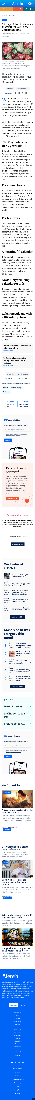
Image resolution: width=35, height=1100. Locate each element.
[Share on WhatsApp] (30, 93)
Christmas (6, 392)
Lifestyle (17, 1018)
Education (7, 793)
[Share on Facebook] (16, 93)
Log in (24, 537)
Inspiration (7, 829)
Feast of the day (13, 706)
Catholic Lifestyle (16, 388)
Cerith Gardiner (24, 34)
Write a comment (17, 544)
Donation (17, 1044)
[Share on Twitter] (23, 93)
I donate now (11, 498)
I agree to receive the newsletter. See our (16, 435)
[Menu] (6, 3)
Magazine (17, 1038)
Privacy (17, 1093)
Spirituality (5, 15)
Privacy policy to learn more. (13, 436)
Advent (5, 388)
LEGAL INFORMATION (17, 1079)
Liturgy (12, 15)
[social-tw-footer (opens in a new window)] (19, 1063)
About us (17, 1076)
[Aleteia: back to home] (17, 3)
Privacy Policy (18, 1090)
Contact (17, 1086)
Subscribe (6, 9)
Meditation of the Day (14, 715)
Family (6, 862)
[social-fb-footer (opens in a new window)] (16, 1063)
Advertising (17, 1046)
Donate (16, 9)
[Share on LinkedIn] (19, 93)
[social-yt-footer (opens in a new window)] (12, 1063)
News (17, 1016)
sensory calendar (13, 289)
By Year (17, 1055)
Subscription (17, 1041)
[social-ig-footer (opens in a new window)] (23, 1063)
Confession (7, 898)
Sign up (7, 440)
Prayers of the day (14, 723)
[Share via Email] (26, 93)
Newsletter (17, 1033)
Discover (17, 1024)
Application (17, 1035)
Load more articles (17, 617)
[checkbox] (4, 434)
